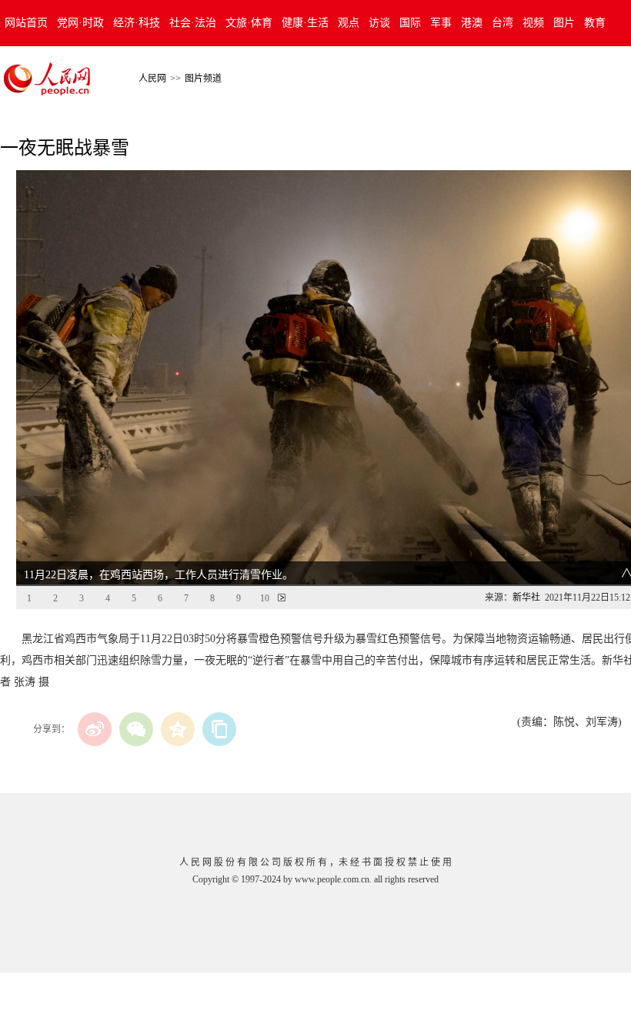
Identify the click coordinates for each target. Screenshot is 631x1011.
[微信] (136, 729)
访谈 (379, 22)
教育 (595, 22)
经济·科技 (136, 22)
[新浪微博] (95, 729)
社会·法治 (192, 22)
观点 (348, 22)
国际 (410, 22)
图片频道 (203, 78)
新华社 (526, 597)
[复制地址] (219, 729)
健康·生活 (305, 22)
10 (264, 598)
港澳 (471, 22)
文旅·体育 (248, 22)
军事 (441, 22)
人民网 (152, 78)
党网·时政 (80, 22)
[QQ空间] (178, 729)
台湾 (502, 22)
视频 (533, 22)
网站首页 (26, 22)
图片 (564, 22)
